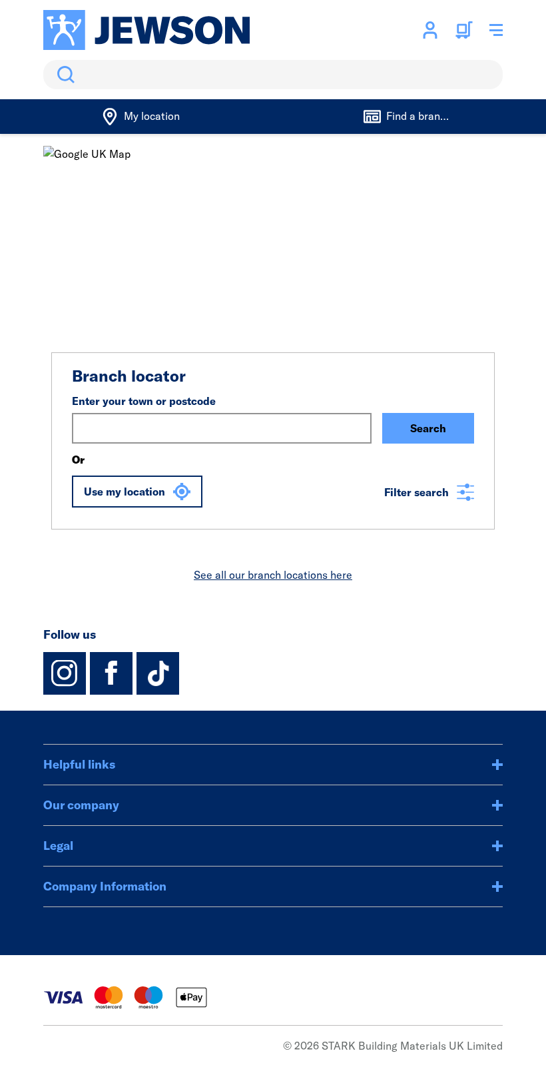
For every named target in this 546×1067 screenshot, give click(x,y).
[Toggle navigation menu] (496, 30)
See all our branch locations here (273, 574)
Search (63, 74)
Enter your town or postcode (144, 401)
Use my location (124, 491)
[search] (273, 74)
